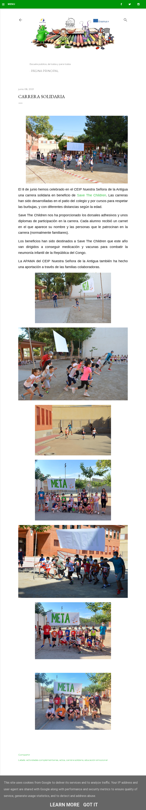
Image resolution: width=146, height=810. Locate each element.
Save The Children (91, 195)
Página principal (45, 71)
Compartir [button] (24, 754)
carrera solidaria (74, 760)
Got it (90, 805)
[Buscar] (125, 19)
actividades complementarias (42, 760)
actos (62, 760)
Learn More (64, 805)
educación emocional (96, 760)
